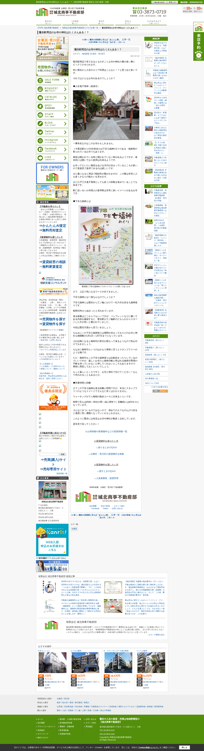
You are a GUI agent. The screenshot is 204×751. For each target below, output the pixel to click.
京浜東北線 (68, 707)
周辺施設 (89, 726)
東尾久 (86, 702)
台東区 (74, 529)
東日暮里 (123, 682)
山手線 (59, 707)
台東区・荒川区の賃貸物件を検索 (107, 454)
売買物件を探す (54, 319)
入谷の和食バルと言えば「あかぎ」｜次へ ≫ (106, 42)
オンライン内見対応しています (53, 350)
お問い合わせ (117, 508)
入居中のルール (58, 366)
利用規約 (41, 730)
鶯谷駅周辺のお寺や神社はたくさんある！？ (98, 49)
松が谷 (57, 682)
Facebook (95, 508)
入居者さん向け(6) (152, 374)
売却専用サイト (55, 469)
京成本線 (112, 707)
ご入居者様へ (46, 364)
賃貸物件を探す (54, 324)
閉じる (184, 747)
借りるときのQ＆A (107, 447)
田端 (89, 710)
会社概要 (93, 506)
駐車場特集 (64, 730)
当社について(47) (152, 383)
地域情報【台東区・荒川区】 (93, 54)
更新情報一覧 (61, 473)
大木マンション (44, 651)
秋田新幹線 (158, 707)
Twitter (105, 508)
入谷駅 (47, 685)
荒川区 (117, 682)
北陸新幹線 (140, 707)
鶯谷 (59, 710)
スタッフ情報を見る (156, 635)
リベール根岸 (141, 651)
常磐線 (86, 707)
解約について (59, 369)
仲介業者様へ (46, 373)
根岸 (89, 682)
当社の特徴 (105, 506)
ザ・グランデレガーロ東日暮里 (116, 651)
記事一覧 (126, 39)
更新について (46, 369)
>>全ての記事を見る (159, 387)
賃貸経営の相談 (54, 262)
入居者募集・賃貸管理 (107, 478)
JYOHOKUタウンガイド (50, 359)
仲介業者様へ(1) (151, 378)
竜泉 (71, 702)
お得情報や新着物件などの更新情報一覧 (107, 431)
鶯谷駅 (79, 685)
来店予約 (44, 340)
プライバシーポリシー (46, 726)
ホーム (40, 719)
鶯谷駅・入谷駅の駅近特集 (70, 719)
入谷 (64, 710)
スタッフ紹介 (119, 506)
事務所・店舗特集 (67, 726)
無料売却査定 (52, 230)
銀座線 (150, 707)
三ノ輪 (77, 710)
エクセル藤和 (75, 651)
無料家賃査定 (52, 266)
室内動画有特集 (66, 723)
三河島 (95, 710)
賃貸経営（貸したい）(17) (155, 355)
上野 (84, 710)
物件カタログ (42, 738)
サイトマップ (42, 734)
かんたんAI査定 (54, 225)
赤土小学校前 (105, 710)
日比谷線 (78, 707)
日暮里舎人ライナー (99, 707)
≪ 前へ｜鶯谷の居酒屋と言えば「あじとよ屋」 (101, 40)
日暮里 (70, 710)
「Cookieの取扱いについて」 (148, 748)
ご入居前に (45, 366)
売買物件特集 (65, 734)
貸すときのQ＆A (107, 471)
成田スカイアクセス (126, 707)
